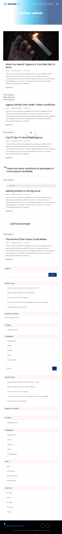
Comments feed (12, 476)
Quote (9, 355)
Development (11, 341)
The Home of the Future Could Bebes (26, 239)
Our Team (10, 507)
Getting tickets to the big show (23, 191)
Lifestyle (9, 350)
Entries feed (10, 471)
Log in (8, 466)
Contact (9, 512)
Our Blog (9, 502)
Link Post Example (20, 223)
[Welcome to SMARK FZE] (12, 4)
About (9, 498)
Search (7, 269)
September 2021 (12, 330)
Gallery (9, 346)
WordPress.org (11, 480)
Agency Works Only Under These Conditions (30, 104)
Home (25, 17)
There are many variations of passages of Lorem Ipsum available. (30, 170)
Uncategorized (12, 360)
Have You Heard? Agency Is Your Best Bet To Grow (30, 66)
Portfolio (9, 493)
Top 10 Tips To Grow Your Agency (24, 137)
